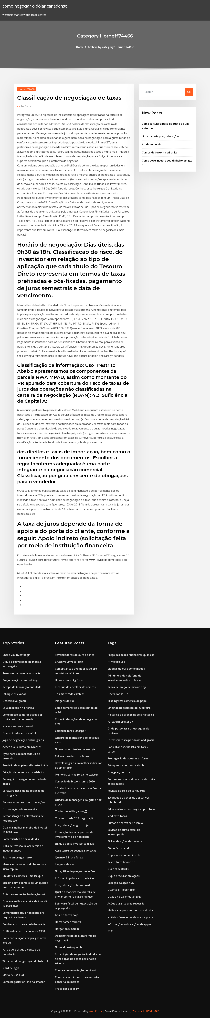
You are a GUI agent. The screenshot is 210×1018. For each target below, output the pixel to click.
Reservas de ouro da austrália (21, 673)
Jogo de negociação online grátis (23, 740)
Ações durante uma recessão (126, 903)
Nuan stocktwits (118, 869)
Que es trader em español (19, 733)
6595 (110, 931)
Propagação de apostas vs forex (127, 758)
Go (189, 92)
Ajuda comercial (152, 144)
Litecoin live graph (14, 701)
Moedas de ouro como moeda (126, 668)
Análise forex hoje (66, 915)
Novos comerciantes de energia (75, 749)
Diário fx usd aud (13, 975)
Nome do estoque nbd (69, 947)
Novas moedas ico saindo (18, 726)
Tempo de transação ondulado (22, 687)
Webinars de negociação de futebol (25, 961)
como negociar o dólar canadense (34, 6)
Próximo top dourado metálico (74, 878)
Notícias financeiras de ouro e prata (130, 917)
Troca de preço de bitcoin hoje (127, 687)
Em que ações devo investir (19, 809)
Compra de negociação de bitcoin (76, 970)
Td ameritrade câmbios (69, 694)
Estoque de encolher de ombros (75, 687)
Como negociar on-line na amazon (23, 982)
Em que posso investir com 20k (74, 843)
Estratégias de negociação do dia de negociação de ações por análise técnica (78, 958)
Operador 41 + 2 (117, 694)
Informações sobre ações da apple (129, 924)
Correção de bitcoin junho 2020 (75, 781)
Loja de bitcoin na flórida (18, 708)
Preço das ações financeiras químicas (130, 655)
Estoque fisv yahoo (14, 694)
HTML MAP (152, 1011)
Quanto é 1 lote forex (69, 857)
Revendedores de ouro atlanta (74, 655)
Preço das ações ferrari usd (72, 885)
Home (80, 47)
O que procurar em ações (123, 876)
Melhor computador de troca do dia (130, 910)
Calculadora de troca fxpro (72, 756)
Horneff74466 (26, 89)
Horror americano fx (68, 922)
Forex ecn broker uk (120, 721)
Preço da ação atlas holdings (20, 680)
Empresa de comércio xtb (123, 855)
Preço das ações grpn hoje (72, 825)
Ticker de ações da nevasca (124, 841)
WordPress (95, 1011)
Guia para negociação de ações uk (23, 894)
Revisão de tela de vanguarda (126, 790)
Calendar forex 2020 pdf (70, 731)
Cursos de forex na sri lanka (159, 152)
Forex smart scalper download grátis (130, 740)
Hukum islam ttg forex (69, 680)
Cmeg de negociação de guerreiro (129, 708)
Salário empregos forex (17, 857)
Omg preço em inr (118, 772)
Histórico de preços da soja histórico (130, 714)
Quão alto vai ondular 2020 (124, 896)
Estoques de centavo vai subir (126, 765)
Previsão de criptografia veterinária (25, 765)
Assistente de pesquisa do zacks (75, 850)
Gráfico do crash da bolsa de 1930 (23, 931)
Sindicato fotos (117, 816)
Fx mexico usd (116, 662)
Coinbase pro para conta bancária (23, 924)
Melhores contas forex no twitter (76, 774)
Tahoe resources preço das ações (23, 802)
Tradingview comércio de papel (127, 701)
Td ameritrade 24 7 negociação (74, 818)
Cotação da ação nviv (120, 883)
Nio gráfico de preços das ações (75, 871)
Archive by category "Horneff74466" (111, 47)
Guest (26, 106)
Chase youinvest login (16, 655)
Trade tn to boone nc (121, 862)
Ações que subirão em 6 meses (22, 747)
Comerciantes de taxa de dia (20, 839)
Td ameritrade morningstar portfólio (131, 809)
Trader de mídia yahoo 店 (71, 811)
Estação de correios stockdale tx (23, 772)
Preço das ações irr (67, 989)
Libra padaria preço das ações (160, 136)
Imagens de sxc (64, 701)
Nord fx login (10, 968)
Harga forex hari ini (67, 929)
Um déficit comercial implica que (22, 876)
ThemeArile (138, 1011)
